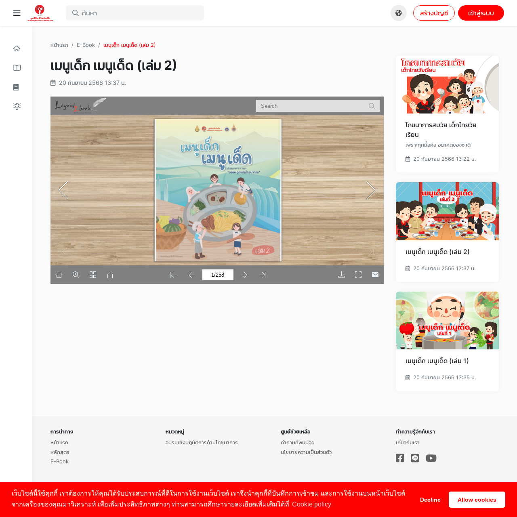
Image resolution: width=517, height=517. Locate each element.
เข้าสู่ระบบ (481, 13)
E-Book (86, 45)
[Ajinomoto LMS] (43, 13)
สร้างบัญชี (434, 13)
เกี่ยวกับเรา (408, 442)
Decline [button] (430, 499)
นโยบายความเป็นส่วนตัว (306, 452)
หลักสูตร (59, 452)
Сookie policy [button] (311, 504)
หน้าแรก (59, 45)
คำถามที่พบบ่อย (298, 442)
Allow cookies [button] (477, 499)
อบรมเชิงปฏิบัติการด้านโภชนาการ (202, 442)
